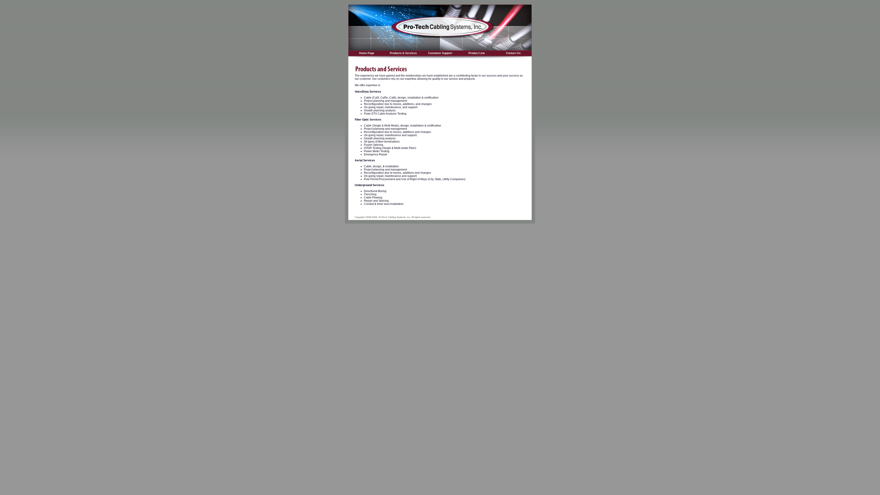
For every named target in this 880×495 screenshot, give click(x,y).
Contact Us (513, 53)
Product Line (476, 53)
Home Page (366, 53)
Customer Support (440, 53)
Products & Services (403, 53)
